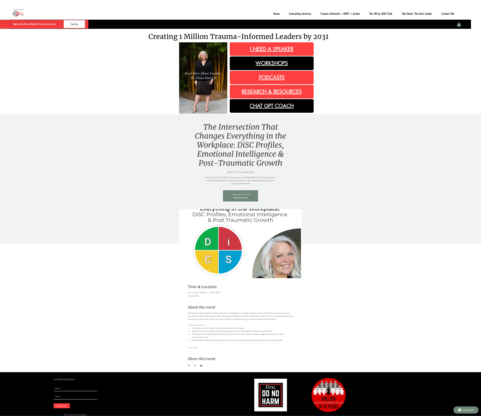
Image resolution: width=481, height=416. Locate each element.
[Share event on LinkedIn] (201, 366)
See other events (240, 197)
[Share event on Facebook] (189, 366)
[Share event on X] (195, 366)
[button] (459, 24)
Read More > (193, 347)
